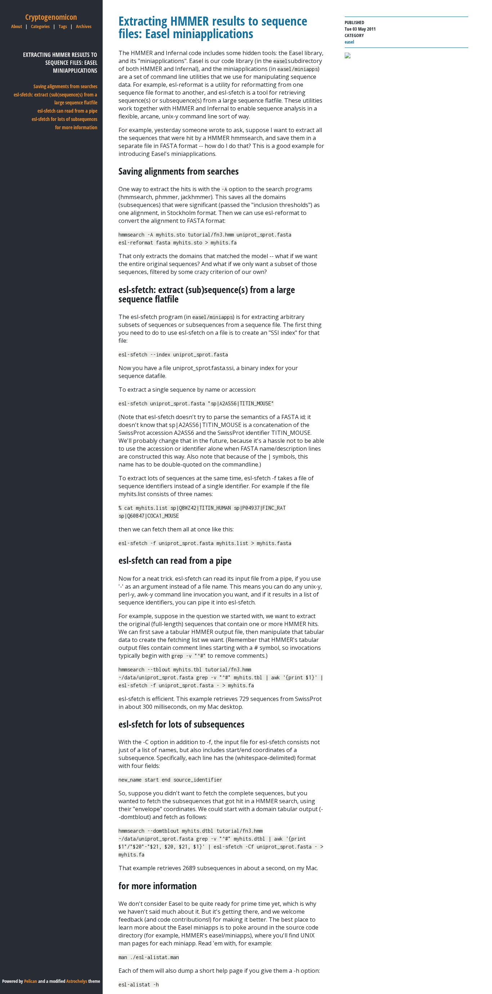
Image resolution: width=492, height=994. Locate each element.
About (16, 26)
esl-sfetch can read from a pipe (67, 110)
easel (349, 42)
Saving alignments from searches (65, 86)
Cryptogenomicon (51, 17)
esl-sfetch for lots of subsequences (64, 119)
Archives (83, 26)
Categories (40, 26)
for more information (76, 127)
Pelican (30, 981)
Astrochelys (76, 981)
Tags (63, 26)
